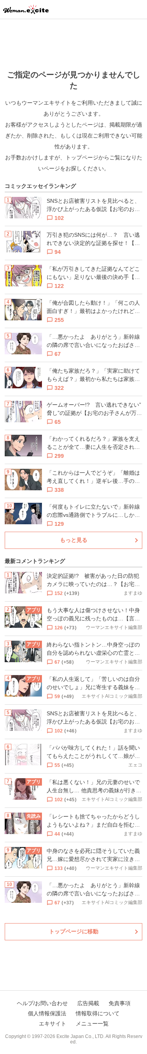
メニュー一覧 (92, 1023)
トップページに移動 (73, 931)
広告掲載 (88, 1003)
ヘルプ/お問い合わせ (42, 1003)
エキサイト (52, 1023)
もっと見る (73, 540)
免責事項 (120, 1003)
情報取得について (98, 1013)
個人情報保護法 (47, 1013)
